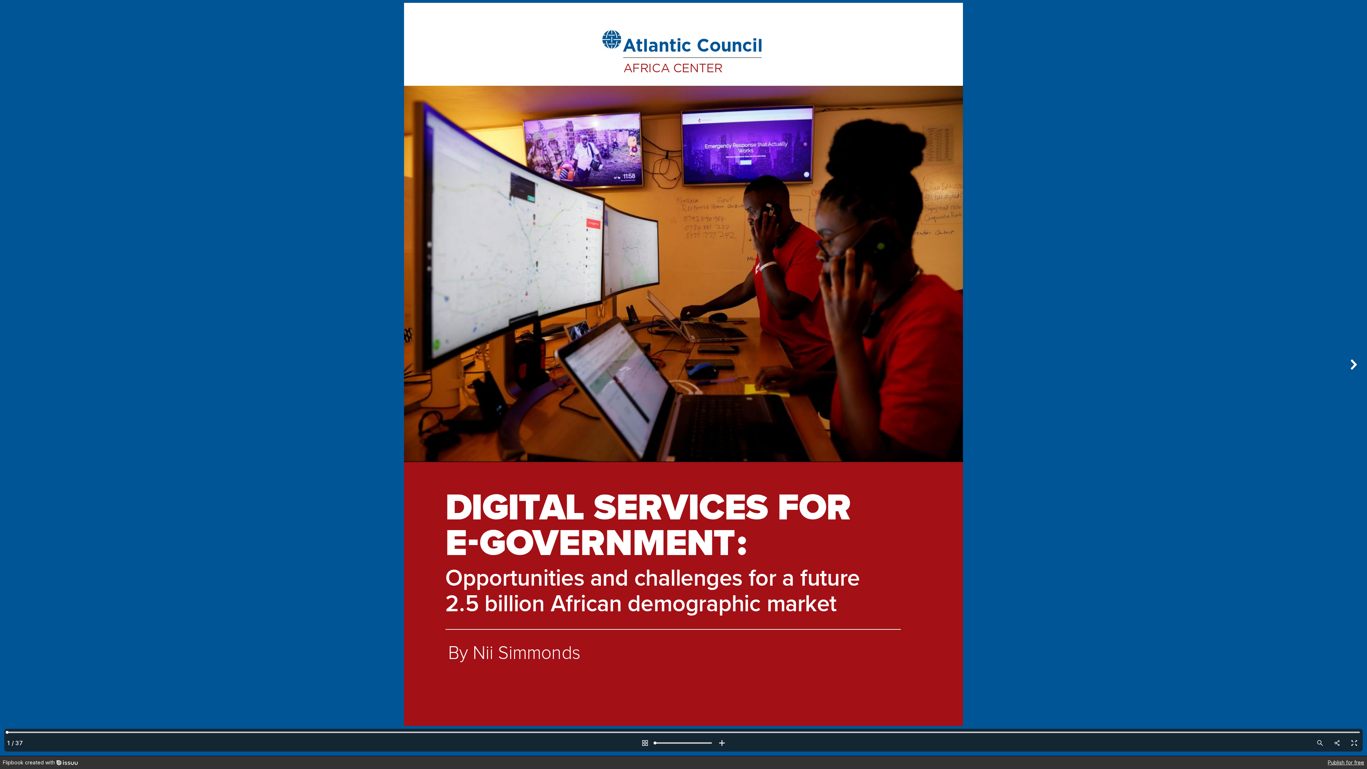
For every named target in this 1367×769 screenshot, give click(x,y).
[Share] (1337, 743)
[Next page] (1353, 378)
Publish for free (1346, 762)
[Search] (1320, 743)
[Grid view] (645, 743)
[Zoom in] (722, 743)
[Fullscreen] (1354, 743)
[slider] (683, 743)
